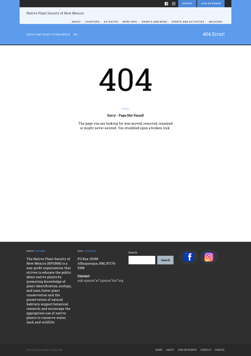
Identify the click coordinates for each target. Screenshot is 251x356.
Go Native (111, 21)
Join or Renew (211, 3)
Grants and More (154, 21)
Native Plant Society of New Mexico (55, 13)
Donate (187, 3)
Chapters (92, 21)
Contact (205, 349)
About (76, 21)
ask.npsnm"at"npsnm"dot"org (100, 280)
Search (132, 252)
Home (158, 349)
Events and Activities (188, 21)
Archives (215, 21)
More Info (130, 21)
